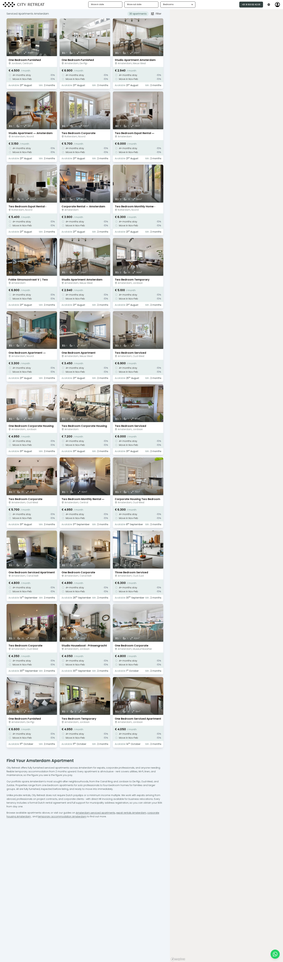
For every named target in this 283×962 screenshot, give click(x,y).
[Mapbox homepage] (178, 959)
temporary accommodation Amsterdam (62, 816)
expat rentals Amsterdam (131, 812)
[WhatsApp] (275, 954)
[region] (226, 485)
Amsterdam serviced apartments (95, 812)
